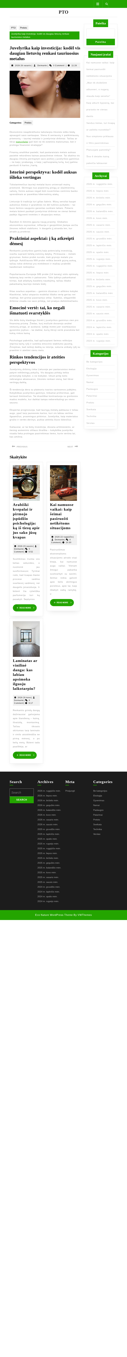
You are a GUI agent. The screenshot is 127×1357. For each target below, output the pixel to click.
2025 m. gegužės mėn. (99, 286)
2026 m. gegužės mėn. (99, 204)
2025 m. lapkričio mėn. (99, 245)
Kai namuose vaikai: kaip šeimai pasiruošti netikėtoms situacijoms (100, 69)
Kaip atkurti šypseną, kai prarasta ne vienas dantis (100, 109)
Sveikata (91, 409)
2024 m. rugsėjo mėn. (98, 341)
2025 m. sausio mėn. (98, 313)
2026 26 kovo (24, 697)
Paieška (101, 23)
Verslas (90, 423)
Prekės (23, 27)
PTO (63, 12)
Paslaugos (92, 389)
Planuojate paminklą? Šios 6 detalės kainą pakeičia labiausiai (98, 156)
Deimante (42, 65)
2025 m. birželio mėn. (98, 279)
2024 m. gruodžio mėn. (99, 320)
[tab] (96, 4)
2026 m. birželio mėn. (98, 197)
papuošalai (22, 142)
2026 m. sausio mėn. (98, 232)
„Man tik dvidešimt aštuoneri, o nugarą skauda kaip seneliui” (98, 89)
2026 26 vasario (23, 65)
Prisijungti (70, 791)
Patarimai (91, 396)
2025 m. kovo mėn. (97, 300)
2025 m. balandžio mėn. (100, 293)
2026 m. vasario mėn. (98, 225)
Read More (28, 607)
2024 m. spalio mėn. (97, 334)
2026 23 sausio (25, 546)
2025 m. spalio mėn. (97, 252)
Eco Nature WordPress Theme (54, 915)
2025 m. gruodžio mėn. (99, 238)
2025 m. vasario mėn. (98, 306)
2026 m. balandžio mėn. (100, 211)
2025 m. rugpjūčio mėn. (99, 266)
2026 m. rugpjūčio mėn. (99, 184)
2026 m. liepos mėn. (97, 191)
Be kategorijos (94, 361)
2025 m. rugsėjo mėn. (98, 259)
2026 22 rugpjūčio (64, 537)
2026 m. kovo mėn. (97, 218)
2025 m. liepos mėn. (97, 272)
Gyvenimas (92, 375)
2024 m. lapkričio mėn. (99, 327)
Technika (91, 416)
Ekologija (91, 368)
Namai (90, 382)
